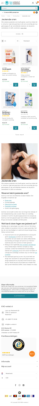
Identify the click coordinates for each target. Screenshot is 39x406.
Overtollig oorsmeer (11, 206)
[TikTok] (23, 385)
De (11, 12)
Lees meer (24, 28)
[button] (15, 85)
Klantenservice (19, 296)
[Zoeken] (36, 8)
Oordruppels (6, 69)
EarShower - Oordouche (6, 113)
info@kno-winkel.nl (10, 324)
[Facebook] (15, 385)
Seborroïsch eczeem (11, 204)
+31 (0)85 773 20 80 (11, 319)
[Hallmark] (19, 392)
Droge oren (8, 200)
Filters (18, 34)
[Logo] (37, 12)
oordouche (15, 251)
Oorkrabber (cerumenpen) (26, 70)
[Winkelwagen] (37, 3)
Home (3, 16)
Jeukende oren (26, 16)
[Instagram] (19, 385)
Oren (8, 16)
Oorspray (24, 112)
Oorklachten (16, 16)
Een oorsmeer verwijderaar (28, 245)
